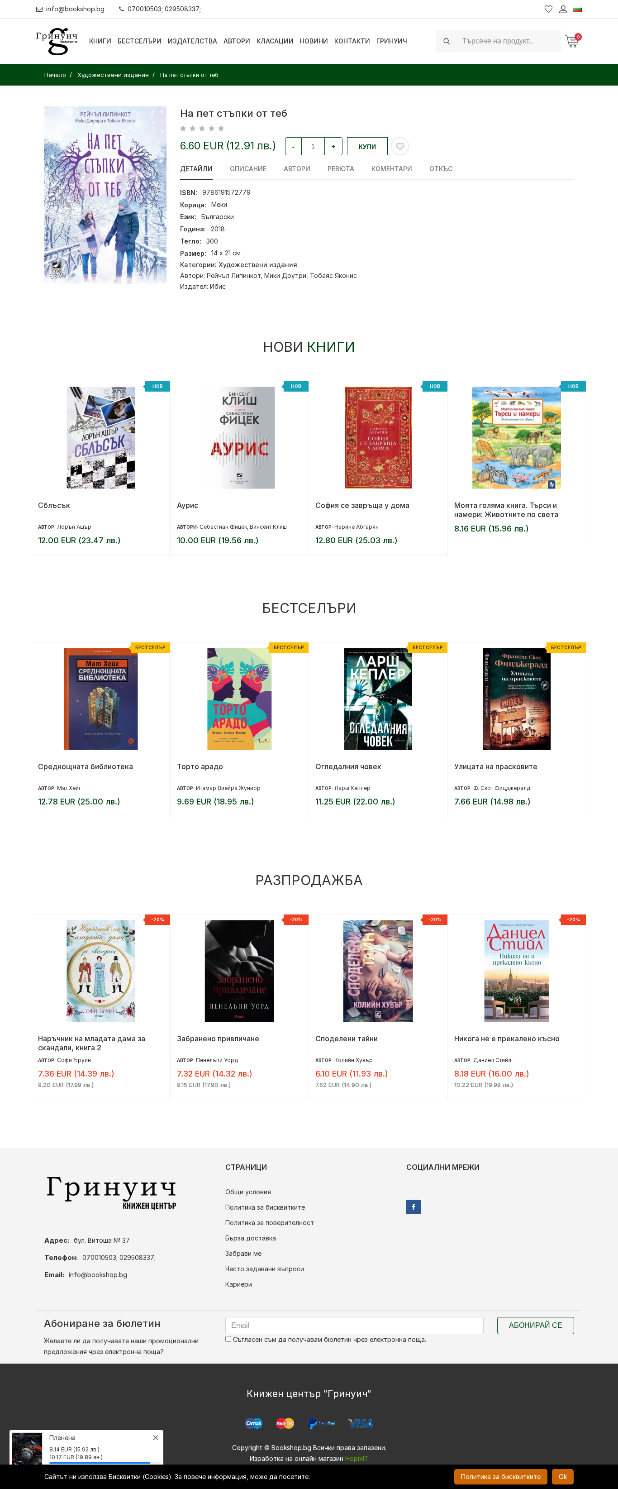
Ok (563, 1476)
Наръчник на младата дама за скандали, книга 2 (91, 1043)
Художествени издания (258, 264)
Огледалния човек (348, 766)
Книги (100, 41)
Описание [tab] (248, 168)
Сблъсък (54, 505)
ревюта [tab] (341, 168)
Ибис (218, 286)
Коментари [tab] (391, 168)
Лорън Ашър (74, 526)
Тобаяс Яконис (333, 275)
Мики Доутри (285, 275)
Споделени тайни (346, 1038)
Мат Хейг (69, 788)
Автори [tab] (297, 168)
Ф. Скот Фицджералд (501, 788)
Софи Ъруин (74, 1060)
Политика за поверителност (269, 1222)
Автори (236, 41)
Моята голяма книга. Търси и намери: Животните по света (506, 510)
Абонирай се (535, 1325)
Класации (275, 41)
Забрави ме (243, 1253)
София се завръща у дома (362, 505)
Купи (367, 146)
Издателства (192, 41)
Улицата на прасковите (495, 766)
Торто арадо (200, 766)
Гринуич (391, 41)
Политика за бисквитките (265, 1207)
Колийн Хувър (353, 1060)
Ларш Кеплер (352, 788)
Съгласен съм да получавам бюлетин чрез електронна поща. (328, 1339)
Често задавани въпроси (264, 1269)
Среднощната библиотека (85, 766)
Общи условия (248, 1192)
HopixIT (357, 1458)
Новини (314, 41)
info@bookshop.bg (75, 9)
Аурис (187, 505)
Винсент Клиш (268, 526)
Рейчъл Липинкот (234, 275)
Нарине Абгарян (356, 526)
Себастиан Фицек (223, 526)
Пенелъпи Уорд (217, 1060)
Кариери (238, 1284)
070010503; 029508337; (164, 9)
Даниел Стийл (492, 1060)
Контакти (352, 41)
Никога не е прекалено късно (507, 1038)
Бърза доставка (250, 1238)
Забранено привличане (218, 1038)
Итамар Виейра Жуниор (228, 788)
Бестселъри (140, 41)
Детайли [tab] (196, 168)
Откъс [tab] (440, 168)
